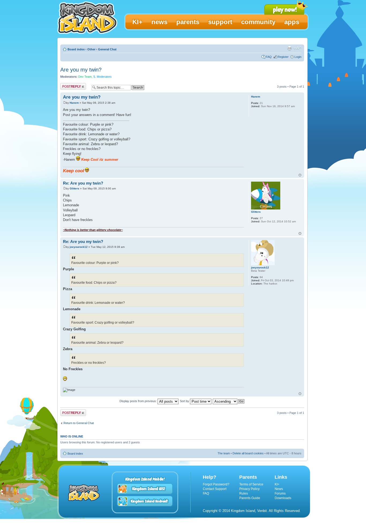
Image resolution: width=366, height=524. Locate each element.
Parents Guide (249, 498)
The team (224, 453)
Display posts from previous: (138, 401)
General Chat (107, 49)
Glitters (74, 188)
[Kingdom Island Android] (145, 501)
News (279, 489)
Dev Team (85, 76)
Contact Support (214, 489)
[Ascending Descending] (229, 401)
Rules (243, 493)
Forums (280, 493)
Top (299, 175)
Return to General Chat (79, 423)
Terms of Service (251, 484)
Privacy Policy (249, 489)
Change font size (297, 48)
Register (283, 56)
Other (91, 49)
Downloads (283, 498)
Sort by (185, 401)
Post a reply (68, 85)
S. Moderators (102, 76)
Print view (289, 48)
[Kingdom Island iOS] (145, 489)
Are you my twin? (81, 70)
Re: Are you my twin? (83, 183)
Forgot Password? (216, 484)
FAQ (269, 56)
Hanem (74, 102)
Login (297, 56)
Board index (76, 49)
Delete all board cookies (248, 453)
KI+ (277, 484)
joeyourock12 (79, 246)
